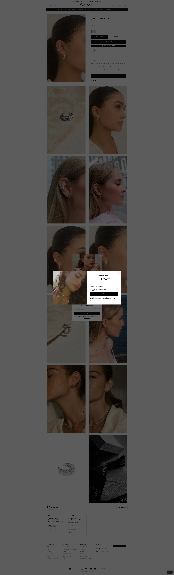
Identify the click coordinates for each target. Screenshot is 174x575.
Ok (104, 293)
